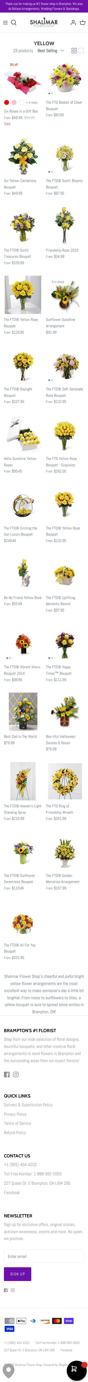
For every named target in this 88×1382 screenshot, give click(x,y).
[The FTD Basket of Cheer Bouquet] (65, 77)
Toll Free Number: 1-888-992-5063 (33, 1174)
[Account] (71, 22)
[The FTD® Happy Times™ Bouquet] (65, 642)
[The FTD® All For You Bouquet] (23, 920)
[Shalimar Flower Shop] (44, 22)
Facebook (12, 1192)
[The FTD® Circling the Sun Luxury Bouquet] (23, 503)
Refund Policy (15, 1132)
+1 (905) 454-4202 (20, 1164)
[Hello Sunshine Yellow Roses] (23, 434)
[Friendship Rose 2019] (65, 225)
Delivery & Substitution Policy (28, 1105)
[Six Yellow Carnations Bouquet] (23, 156)
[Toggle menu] (5, 22)
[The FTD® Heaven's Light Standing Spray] (23, 781)
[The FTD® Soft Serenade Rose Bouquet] (65, 364)
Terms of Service (17, 1123)
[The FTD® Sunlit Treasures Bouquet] (23, 225)
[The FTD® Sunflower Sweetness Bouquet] (23, 851)
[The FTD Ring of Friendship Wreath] (65, 781)
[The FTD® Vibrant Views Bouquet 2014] (23, 642)
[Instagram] (16, 1074)
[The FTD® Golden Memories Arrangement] (65, 851)
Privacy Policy (15, 1114)
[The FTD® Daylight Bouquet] (23, 364)
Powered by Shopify (56, 1365)
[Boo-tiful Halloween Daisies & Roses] (65, 712)
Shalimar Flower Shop (28, 1365)
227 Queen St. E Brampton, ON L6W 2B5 (37, 1183)
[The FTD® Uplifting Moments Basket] (65, 573)
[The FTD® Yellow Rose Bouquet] (23, 295)
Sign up (17, 1274)
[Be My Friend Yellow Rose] (23, 573)
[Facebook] (7, 1074)
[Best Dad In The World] (23, 712)
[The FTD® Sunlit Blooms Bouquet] (65, 156)
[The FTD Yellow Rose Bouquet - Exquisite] (65, 434)
